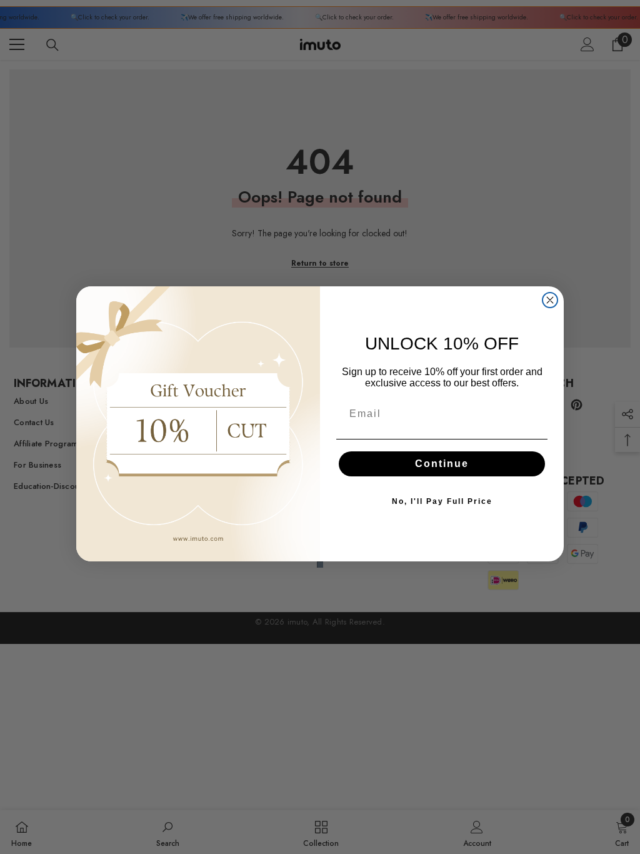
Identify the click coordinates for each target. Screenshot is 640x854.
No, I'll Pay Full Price (442, 501)
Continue (442, 463)
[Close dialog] (550, 300)
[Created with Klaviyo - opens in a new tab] (320, 564)
